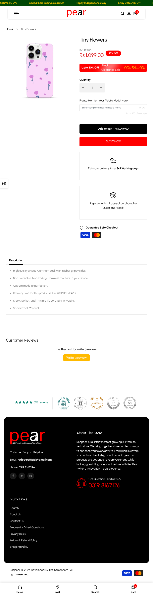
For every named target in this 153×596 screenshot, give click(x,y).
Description (16, 260)
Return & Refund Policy (23, 540)
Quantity (85, 79)
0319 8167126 (104, 485)
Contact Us (17, 521)
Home (9, 29)
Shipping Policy (19, 546)
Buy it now (113, 141)
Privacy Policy (18, 534)
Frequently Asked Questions (27, 527)
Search (14, 508)
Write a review (76, 358)
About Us (15, 514)
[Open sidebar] (4, 183)
